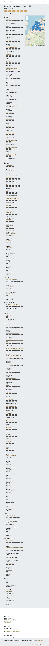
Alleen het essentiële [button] (34, 644)
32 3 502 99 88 (9, 621)
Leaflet (33, 45)
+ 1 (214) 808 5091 (8, 631)
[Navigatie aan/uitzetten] (44, 1)
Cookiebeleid (40, 640)
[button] (37, 29)
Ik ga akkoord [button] (41, 644)
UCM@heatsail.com (16, 631)
